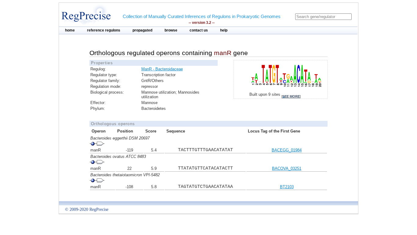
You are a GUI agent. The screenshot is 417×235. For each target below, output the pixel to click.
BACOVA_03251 (286, 168)
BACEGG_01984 (287, 150)
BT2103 (287, 187)
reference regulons (103, 30)
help (223, 30)
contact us (199, 30)
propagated (142, 30)
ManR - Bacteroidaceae (162, 69)
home (70, 30)
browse (171, 30)
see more (291, 96)
